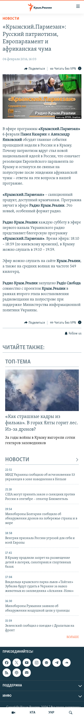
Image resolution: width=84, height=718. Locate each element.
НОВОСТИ (17, 460)
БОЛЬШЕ (73, 637)
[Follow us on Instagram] (37, 663)
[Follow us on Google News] (46, 663)
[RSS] (7, 673)
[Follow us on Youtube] (27, 663)
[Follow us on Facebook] (7, 663)
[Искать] (70, 712)
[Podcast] (16, 673)
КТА (32, 712)
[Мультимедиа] (13, 712)
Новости (11, 19)
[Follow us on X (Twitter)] (16, 663)
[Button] (34, 69)
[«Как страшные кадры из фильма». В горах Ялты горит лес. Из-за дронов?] (42, 390)
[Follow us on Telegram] (56, 663)
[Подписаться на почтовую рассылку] (27, 673)
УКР (51, 712)
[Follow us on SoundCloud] (66, 663)
